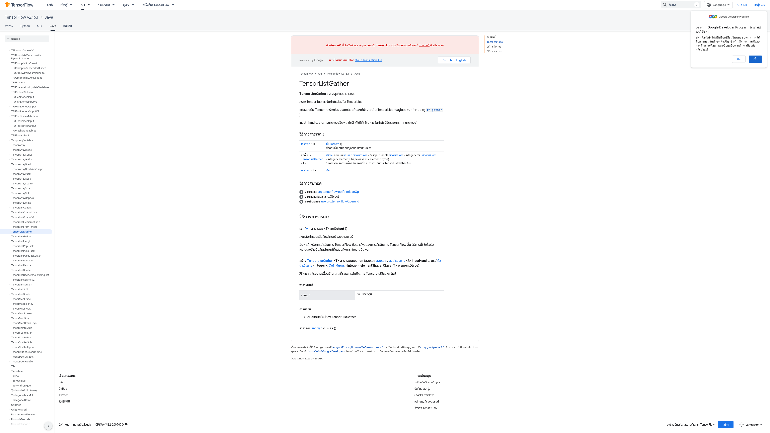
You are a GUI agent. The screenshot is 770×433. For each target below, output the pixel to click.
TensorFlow (306, 73)
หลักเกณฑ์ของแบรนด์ (426, 401)
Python (25, 26)
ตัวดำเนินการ (360, 155)
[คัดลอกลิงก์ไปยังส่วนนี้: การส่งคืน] (315, 309)
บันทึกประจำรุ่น (422, 388)
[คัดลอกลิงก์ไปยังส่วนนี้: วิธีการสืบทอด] (326, 183)
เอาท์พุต (305, 144)
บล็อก (62, 382)
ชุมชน (126, 5)
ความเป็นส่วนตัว (82, 424)
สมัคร (726, 424)
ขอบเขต (347, 155)
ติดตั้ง (50, 5)
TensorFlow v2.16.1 (21, 17)
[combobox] (681, 4)
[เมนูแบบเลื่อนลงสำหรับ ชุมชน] (134, 5)
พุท (308, 229)
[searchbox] (27, 38)
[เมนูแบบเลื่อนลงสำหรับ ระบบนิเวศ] (115, 5)
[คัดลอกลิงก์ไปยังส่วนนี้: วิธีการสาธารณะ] (328, 134)
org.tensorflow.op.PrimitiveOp (338, 192)
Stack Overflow (424, 395)
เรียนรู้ (64, 5)
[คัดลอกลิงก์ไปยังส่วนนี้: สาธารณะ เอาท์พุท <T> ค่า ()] (341, 328)
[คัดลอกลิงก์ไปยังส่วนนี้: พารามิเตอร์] (317, 284)
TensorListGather (312, 159)
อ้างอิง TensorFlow (425, 408)
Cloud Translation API (368, 60)
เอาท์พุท (317, 328)
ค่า (327, 170)
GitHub (742, 5)
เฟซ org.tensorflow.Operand (340, 201)
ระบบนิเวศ (104, 5)
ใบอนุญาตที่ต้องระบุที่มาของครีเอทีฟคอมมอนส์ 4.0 (357, 347)
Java (49, 17)
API (83, 5)
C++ (40, 26)
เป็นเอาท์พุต (332, 144)
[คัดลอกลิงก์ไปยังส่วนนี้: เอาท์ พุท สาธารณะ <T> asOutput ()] (352, 228)
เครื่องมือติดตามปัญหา (427, 382)
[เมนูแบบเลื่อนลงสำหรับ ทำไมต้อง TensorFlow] (174, 5)
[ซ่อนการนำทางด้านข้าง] (48, 426)
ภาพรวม (9, 26)
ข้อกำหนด (64, 424)
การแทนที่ (424, 45)
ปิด (739, 59)
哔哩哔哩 (64, 401)
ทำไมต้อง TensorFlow (156, 5)
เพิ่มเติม (67, 26)
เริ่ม (755, 59)
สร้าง (329, 155)
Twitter (63, 395)
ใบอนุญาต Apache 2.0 (432, 347)
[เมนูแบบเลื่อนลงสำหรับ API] (90, 5)
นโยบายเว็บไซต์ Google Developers (325, 351)
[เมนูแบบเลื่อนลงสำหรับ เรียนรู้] (72, 5)
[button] (26, 50)
